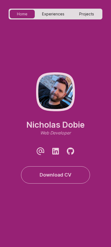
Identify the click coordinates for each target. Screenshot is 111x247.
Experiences (53, 14)
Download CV (55, 175)
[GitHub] (70, 151)
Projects (86, 14)
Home (22, 14)
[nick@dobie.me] (40, 151)
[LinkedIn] (55, 151)
